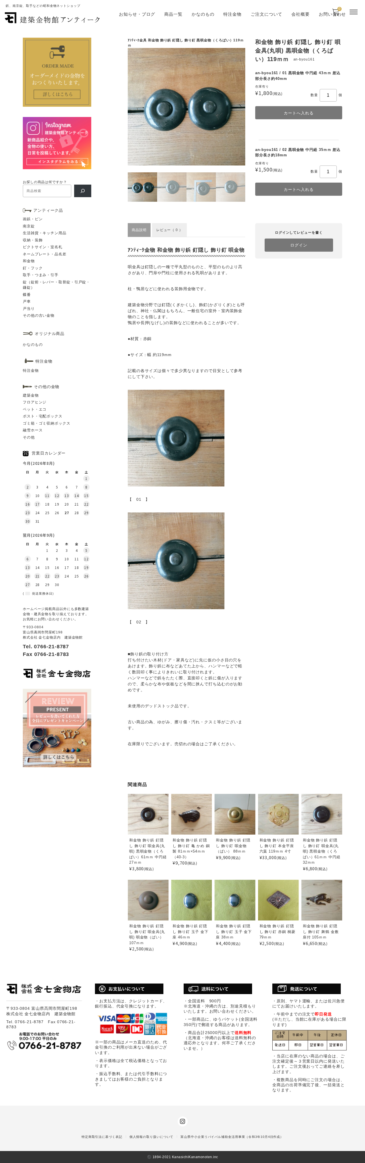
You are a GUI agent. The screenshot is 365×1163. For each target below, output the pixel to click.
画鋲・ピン (33, 219)
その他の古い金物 (38, 315)
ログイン (298, 245)
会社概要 (300, 14)
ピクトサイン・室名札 (42, 247)
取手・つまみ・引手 (40, 275)
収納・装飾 (33, 240)
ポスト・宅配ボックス (42, 416)
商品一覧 (173, 14)
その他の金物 (46, 386)
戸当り (29, 308)
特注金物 (232, 14)
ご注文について (266, 14)
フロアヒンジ (34, 402)
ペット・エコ (34, 409)
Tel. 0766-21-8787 (46, 646)
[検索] (82, 191)
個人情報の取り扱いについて (151, 1136)
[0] (335, 14)
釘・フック (33, 268)
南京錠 (29, 226)
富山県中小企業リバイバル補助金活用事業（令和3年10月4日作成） (232, 1136)
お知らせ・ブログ (137, 14)
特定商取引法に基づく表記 (102, 1136)
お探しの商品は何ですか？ (45, 182)
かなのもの (203, 14)
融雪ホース (33, 430)
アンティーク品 (48, 210)
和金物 (29, 261)
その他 (29, 437)
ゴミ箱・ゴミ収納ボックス (46, 423)
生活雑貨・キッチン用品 (44, 233)
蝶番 (27, 294)
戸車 (27, 301)
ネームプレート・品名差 (44, 254)
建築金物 (31, 395)
